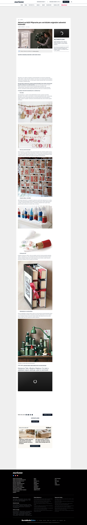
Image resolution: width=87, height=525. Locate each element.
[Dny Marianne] (64, 5)
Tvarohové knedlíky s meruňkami (23, 513)
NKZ (50, 520)
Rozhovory (36, 483)
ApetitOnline (57, 478)
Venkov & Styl (37, 489)
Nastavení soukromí (17, 488)
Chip (56, 482)
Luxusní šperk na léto (16, 507)
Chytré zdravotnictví (26, 505)
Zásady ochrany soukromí (18, 487)
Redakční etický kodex (17, 486)
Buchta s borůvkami (21, 515)
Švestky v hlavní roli (22, 511)
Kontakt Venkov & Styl (18, 484)
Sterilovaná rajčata (15, 513)
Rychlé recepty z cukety (28, 515)
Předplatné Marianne (17, 478)
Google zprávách (36, 51)
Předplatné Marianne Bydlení (19, 479)
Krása (35, 479)
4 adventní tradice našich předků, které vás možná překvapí (34, 365)
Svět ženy (57, 481)
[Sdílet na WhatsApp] (32, 414)
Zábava (21, 19)
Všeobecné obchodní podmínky (19, 489)
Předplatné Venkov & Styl (18, 481)
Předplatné (65, 1)
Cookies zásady (16, 491)
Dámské (48, 520)
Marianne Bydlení (41, 1)
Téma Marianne (37, 488)
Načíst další (35, 421)
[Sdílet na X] (28, 414)
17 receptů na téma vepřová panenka (24, 512)
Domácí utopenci (27, 514)
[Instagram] (15, 475)
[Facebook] (13, 475)
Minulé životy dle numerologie (23, 504)
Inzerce (14, 492)
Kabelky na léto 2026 (21, 506)
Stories (35, 484)
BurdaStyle (54, 520)
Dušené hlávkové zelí (16, 511)
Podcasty (36, 487)
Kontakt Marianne (17, 482)
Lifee (56, 483)
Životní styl (36, 481)
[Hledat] (71, 2)
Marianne (40, 520)
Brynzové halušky (15, 515)
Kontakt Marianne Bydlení (18, 483)
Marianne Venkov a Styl (55, 1)
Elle (56, 479)
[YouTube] (17, 475)
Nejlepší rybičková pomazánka (20, 514)
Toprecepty (57, 484)
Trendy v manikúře (15, 504)
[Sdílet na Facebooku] (26, 414)
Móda (35, 478)
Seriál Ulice (21, 505)
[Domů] (20, 2)
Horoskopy (36, 486)
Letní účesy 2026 (27, 506)
